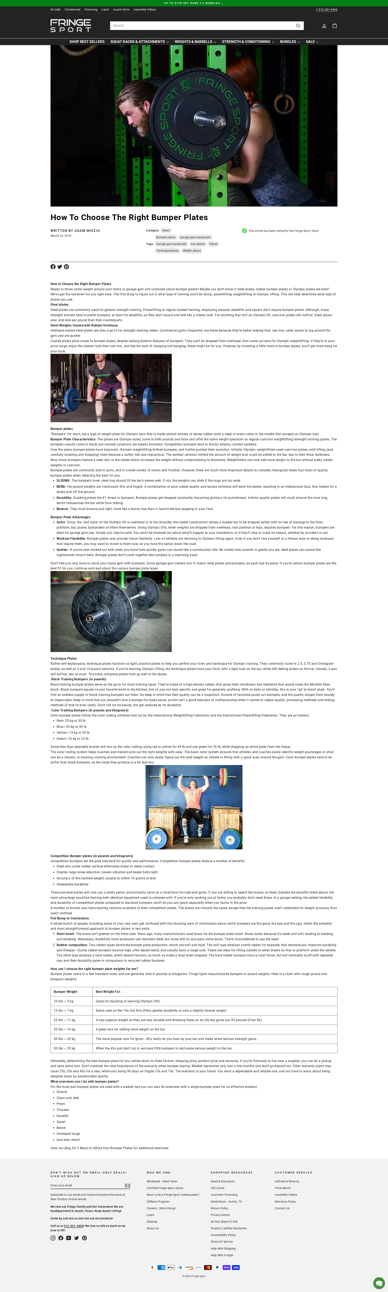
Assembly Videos (145, 9)
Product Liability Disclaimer (229, 1228)
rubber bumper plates (272, 289)
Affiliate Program (158, 1201)
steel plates (245, 289)
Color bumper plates (66, 715)
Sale (310, 41)
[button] (379, 1283)
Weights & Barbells (194, 41)
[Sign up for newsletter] (127, 1185)
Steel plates (59, 310)
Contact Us (282, 1208)
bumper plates (186, 289)
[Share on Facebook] (53, 266)
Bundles (288, 41)
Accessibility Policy (223, 1235)
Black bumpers (72, 689)
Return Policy (219, 1208)
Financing (91, 9)
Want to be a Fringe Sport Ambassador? (173, 1194)
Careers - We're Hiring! (161, 1208)
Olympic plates (304, 289)
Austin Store (121, 9)
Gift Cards (217, 1188)
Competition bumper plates (180, 861)
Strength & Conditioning (246, 41)
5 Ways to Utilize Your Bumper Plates (104, 1148)
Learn (105, 9)
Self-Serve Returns (287, 1181)
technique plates (99, 664)
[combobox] (207, 25)
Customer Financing (224, 1194)
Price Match (283, 1188)
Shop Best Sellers (87, 41)
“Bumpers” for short (65, 434)
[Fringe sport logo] (71, 25)
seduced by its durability (163, 705)
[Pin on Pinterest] (66, 266)
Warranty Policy (285, 1201)
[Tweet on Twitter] (59, 266)
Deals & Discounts (223, 1181)
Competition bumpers (67, 861)
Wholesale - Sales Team (162, 1181)
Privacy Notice (220, 1215)
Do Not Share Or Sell (224, 1221)
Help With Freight (222, 1255)
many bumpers (70, 460)
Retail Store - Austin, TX (226, 1201)
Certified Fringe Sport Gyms (165, 1188)
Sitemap (152, 1221)
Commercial (72, 9)
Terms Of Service (222, 1241)
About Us (153, 1228)
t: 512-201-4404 (326, 9)
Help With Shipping (223, 1248)
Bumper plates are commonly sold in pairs (82, 470)
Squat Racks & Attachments (138, 41)
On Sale (56, 9)
